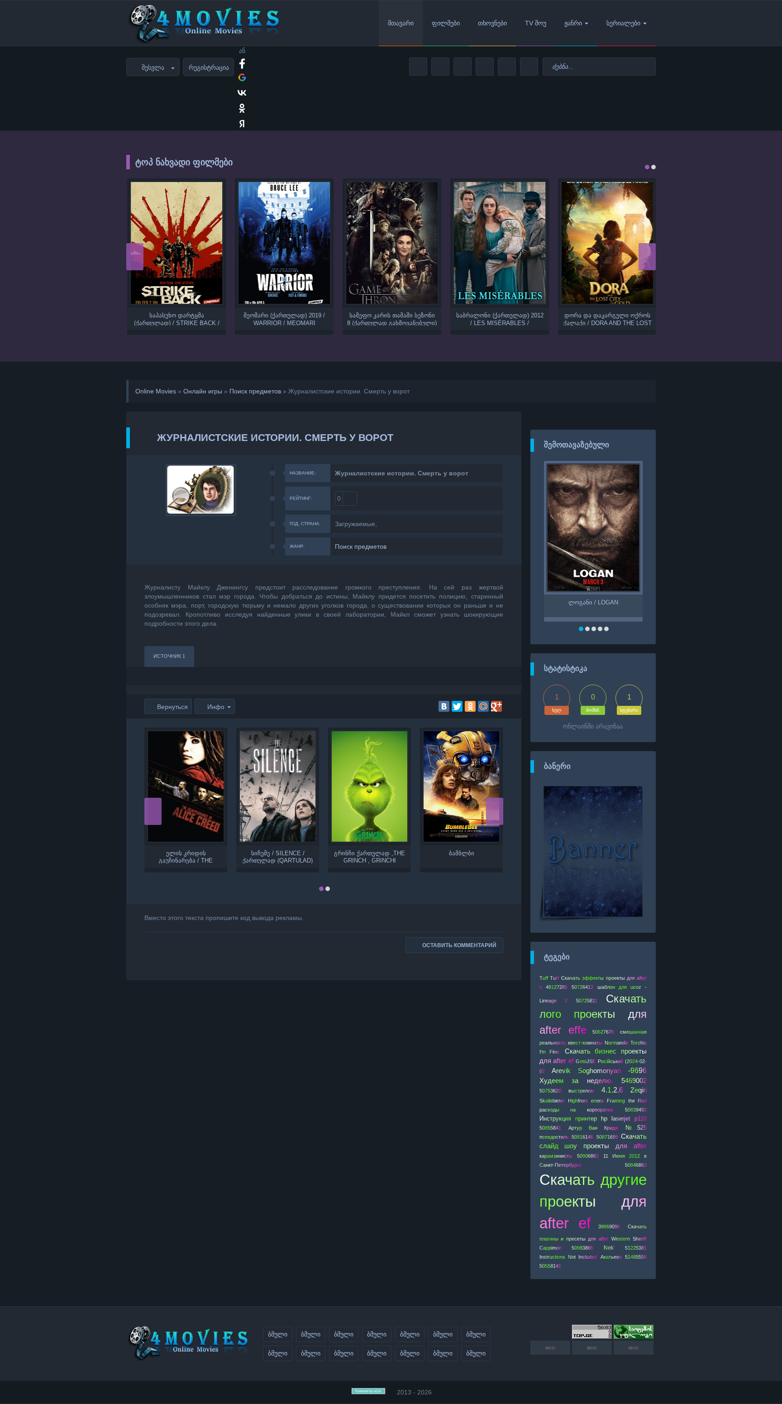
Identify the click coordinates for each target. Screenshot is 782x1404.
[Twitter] (457, 706)
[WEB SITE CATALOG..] (633, 1336)
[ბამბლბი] (461, 786)
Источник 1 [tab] (169, 656)
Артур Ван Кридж (593, 1128)
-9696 (637, 1070)
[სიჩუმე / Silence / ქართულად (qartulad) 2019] (277, 786)
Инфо (215, 706)
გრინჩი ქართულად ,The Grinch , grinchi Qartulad (369, 856)
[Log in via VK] (242, 93)
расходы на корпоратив (576, 1109)
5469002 (634, 1080)
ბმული (277, 1334)
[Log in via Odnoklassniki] (242, 108)
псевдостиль (554, 1137)
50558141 (550, 1266)
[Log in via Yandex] (242, 123)
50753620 (550, 1090)
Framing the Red (627, 1100)
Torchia (638, 1042)
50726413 (582, 987)
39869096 (609, 1226)
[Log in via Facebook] (242, 62)
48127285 (556, 987)
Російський (610, 1061)
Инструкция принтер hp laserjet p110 (593, 1118)
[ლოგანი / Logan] (593, 527)
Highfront (578, 1100)
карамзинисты (555, 1156)
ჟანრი (573, 23)
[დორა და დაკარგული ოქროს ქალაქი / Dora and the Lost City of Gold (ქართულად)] (606, 243)
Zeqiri (638, 1090)
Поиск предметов (255, 391)
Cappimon (550, 1248)
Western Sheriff (629, 1238)
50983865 (582, 1248)
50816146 (582, 1137)
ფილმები (446, 23)
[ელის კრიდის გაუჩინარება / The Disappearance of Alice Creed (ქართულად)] (186, 786)
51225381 (636, 1248)
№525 (636, 1127)
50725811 (586, 1000)
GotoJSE (586, 1061)
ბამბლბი (461, 853)
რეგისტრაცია (209, 67)
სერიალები (623, 23)
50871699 (607, 1137)
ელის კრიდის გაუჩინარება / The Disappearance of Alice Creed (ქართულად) (186, 856)
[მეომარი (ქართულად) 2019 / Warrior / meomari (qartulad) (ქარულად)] (283, 243)
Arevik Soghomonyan (586, 1070)
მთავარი (401, 23)
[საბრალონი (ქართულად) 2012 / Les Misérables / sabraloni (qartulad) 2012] (499, 243)
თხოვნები (492, 23)
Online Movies (155, 391)
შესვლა (153, 67)
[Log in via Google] (242, 77)
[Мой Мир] (483, 706)
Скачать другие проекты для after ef (593, 1201)
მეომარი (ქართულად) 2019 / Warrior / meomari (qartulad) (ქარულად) (283, 319)
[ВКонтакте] (444, 706)
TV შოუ (535, 23)
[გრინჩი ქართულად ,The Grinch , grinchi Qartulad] (369, 786)
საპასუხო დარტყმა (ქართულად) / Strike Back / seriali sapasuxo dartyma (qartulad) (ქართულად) (176, 319)
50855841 (550, 1128)
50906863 (588, 1156)
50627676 (603, 1032)
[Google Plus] (496, 706)
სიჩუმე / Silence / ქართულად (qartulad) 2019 (278, 856)
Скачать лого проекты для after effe (593, 1014)
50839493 (636, 1109)
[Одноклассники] (470, 706)
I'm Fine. (550, 1051)
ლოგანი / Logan (593, 602)
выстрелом (581, 1090)
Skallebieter (552, 1100)
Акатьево (611, 1257)
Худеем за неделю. (576, 1080)
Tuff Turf (549, 978)
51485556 (636, 1257)
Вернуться (172, 706)
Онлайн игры (202, 391)
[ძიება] (647, 67)
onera (597, 1100)
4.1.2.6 (612, 1090)
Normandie (617, 1042)
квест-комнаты (585, 1042)
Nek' (609, 1248)
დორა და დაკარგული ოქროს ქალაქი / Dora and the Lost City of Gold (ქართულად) (607, 319)
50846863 (636, 1165)
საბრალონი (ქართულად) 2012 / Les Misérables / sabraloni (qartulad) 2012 (499, 319)
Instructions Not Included (568, 1257)
